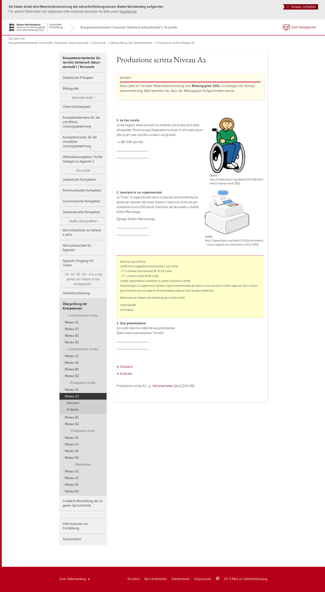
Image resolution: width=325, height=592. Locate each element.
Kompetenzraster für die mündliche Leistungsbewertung (80, 141)
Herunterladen (163, 386)
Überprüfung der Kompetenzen (131, 43)
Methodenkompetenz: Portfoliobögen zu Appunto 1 (83, 159)
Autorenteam (72, 539)
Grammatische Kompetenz (81, 201)
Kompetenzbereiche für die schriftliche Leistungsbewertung (81, 121)
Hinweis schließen (303, 7)
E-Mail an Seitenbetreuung (248, 579)
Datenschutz (180, 579)
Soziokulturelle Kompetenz (81, 212)
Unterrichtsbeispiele (76, 106)
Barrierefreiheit (156, 579)
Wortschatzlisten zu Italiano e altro (82, 232)
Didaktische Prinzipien (78, 77)
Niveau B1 (72, 335)
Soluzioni (73, 403)
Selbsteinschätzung (76, 293)
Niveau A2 (72, 329)
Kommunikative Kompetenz (82, 190)
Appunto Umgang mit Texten (78, 263)
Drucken (134, 579)
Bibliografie (70, 88)
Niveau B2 (72, 342)
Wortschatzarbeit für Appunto (77, 247)
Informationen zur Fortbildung (75, 526)
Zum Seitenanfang (72, 579)
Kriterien (73, 409)
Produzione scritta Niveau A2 (176, 43)
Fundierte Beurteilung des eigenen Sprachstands (83, 503)
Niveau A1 (72, 322)
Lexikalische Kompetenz (79, 179)
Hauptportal (128, 11)
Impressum (202, 579)
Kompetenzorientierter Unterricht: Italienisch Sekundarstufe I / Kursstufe (128, 27)
